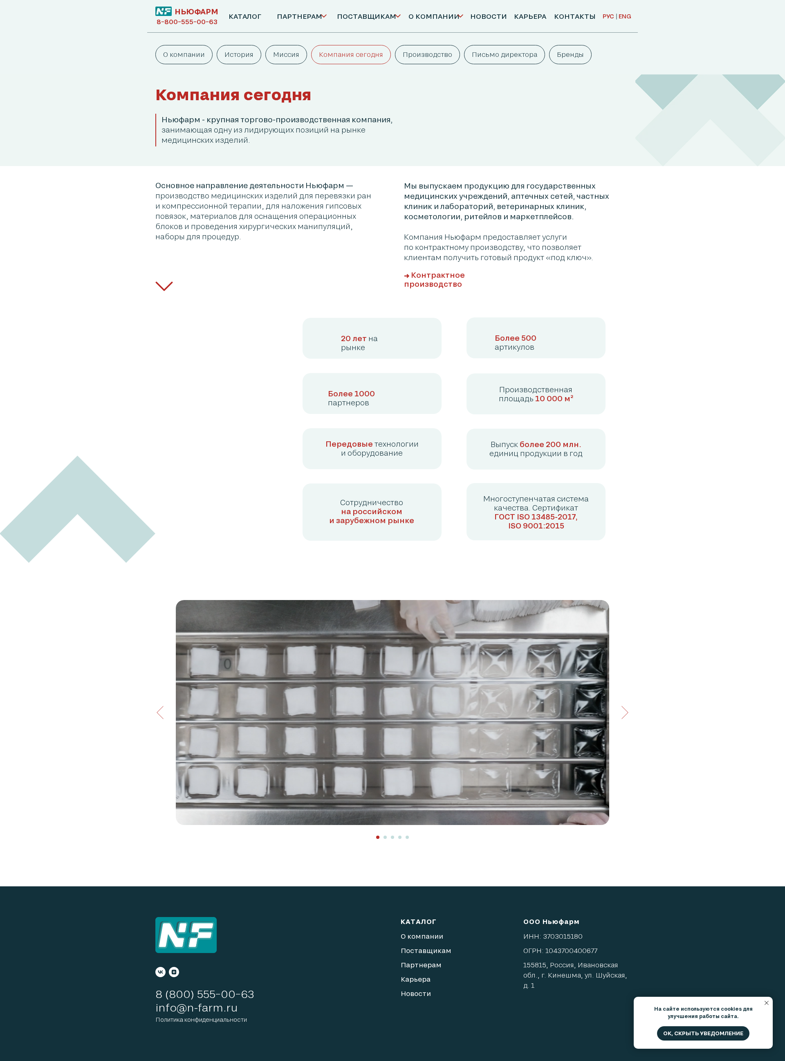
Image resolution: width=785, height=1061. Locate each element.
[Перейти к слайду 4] (399, 837)
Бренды (570, 54)
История (238, 54)
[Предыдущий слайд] (160, 712)
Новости (416, 993)
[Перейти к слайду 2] (385, 837)
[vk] (160, 972)
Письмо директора (504, 54)
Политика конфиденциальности (201, 1019)
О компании (184, 54)
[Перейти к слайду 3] (392, 837)
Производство (427, 54)
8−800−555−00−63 (187, 21)
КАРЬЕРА (530, 16)
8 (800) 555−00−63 (204, 993)
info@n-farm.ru (196, 1007)
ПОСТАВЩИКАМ (366, 16)
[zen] (174, 972)
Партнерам (421, 965)
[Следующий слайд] (624, 712)
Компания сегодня (351, 54)
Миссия (286, 54)
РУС (608, 16)
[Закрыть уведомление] (767, 1003)
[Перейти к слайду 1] (377, 837)
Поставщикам (426, 950)
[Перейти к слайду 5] (407, 837)
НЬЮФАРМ (196, 11)
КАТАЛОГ (245, 16)
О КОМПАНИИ (434, 16)
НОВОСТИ (488, 16)
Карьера (416, 979)
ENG (625, 16)
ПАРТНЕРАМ (299, 16)
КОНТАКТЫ (575, 16)
